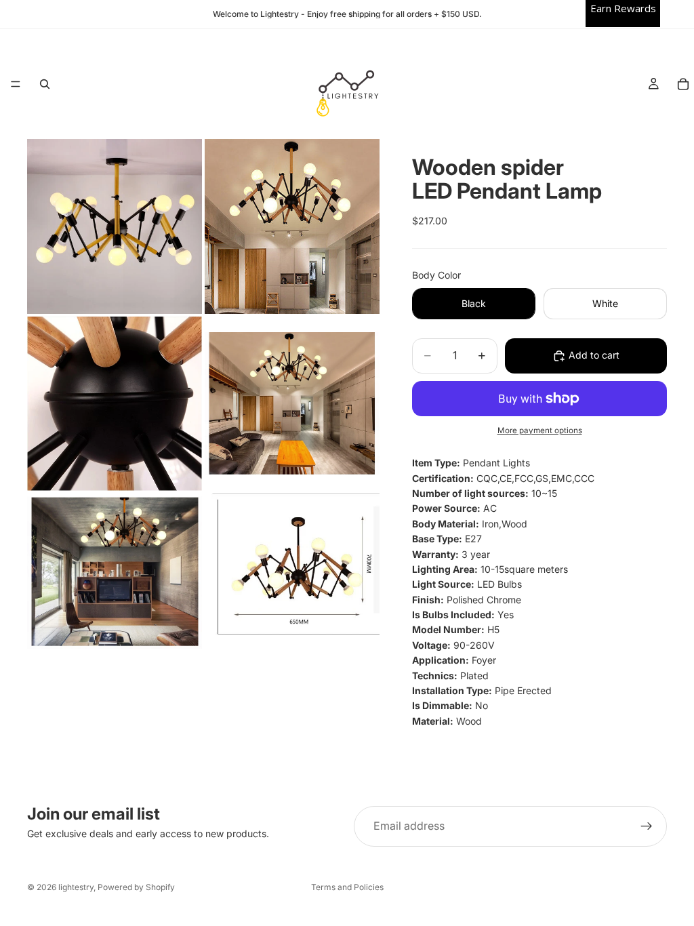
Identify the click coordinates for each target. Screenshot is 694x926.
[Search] (45, 84)
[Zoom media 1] (114, 226)
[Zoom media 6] (292, 572)
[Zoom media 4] (292, 404)
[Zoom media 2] (292, 226)
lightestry (76, 887)
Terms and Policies (347, 887)
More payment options (539, 430)
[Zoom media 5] (114, 572)
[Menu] (15, 84)
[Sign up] (646, 826)
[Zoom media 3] (114, 404)
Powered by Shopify (136, 887)
